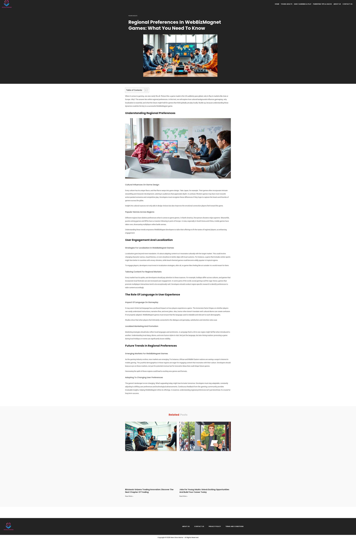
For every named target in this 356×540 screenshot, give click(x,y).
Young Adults (286, 4)
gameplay (219, 99)
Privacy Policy (215, 526)
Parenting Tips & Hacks (322, 4)
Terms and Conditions (234, 526)
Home (277, 4)
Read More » (129, 496)
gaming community (209, 386)
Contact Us (347, 4)
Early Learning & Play (302, 4)
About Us (337, 4)
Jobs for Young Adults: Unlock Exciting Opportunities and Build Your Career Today (204, 490)
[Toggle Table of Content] (145, 90)
